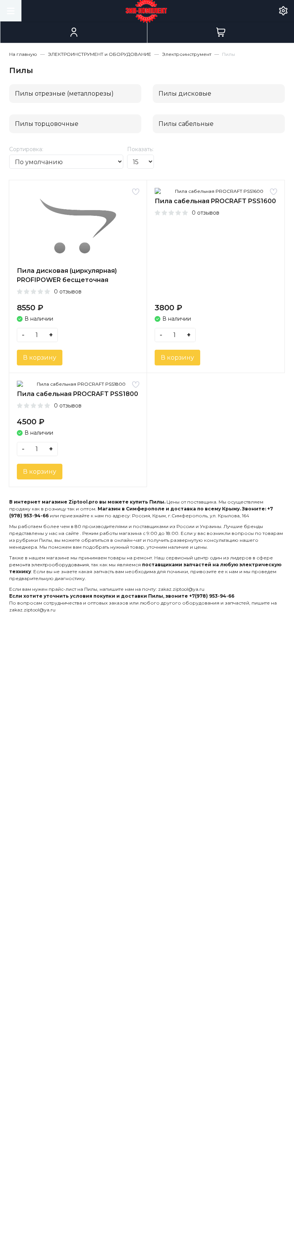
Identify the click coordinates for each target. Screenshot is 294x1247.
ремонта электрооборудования (49, 564)
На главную (23, 54)
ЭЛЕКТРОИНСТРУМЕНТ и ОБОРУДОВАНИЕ (99, 54)
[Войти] (73, 32)
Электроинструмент (186, 54)
